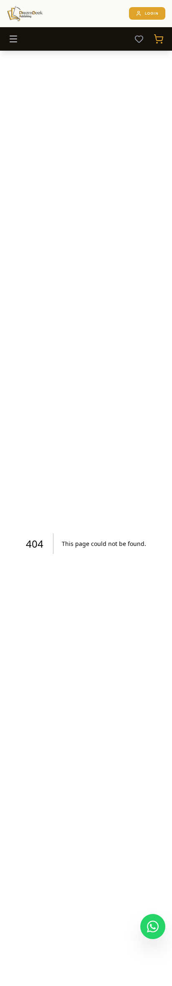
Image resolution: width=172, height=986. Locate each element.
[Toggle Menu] (13, 39)
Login (152, 13)
